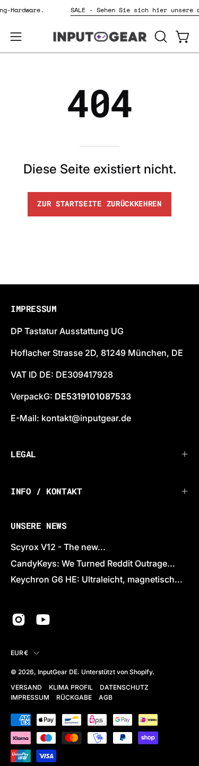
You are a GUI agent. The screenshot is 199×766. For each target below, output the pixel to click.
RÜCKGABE (74, 697)
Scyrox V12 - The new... (58, 547)
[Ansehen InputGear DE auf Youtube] (43, 620)
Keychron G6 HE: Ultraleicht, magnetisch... (97, 579)
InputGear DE (57, 672)
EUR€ (19, 653)
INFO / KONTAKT (46, 491)
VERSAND (26, 687)
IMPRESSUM (30, 697)
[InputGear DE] (100, 37)
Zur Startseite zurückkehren (99, 203)
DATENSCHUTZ (124, 687)
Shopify (140, 672)
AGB (106, 697)
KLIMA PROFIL (71, 687)
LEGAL (23, 453)
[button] (159, 36)
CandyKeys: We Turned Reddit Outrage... (93, 563)
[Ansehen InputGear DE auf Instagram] (19, 620)
